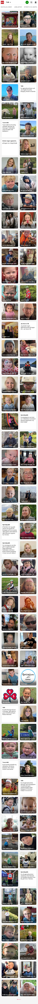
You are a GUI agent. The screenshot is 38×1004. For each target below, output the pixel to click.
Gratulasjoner (6, 7)
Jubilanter (18, 7)
